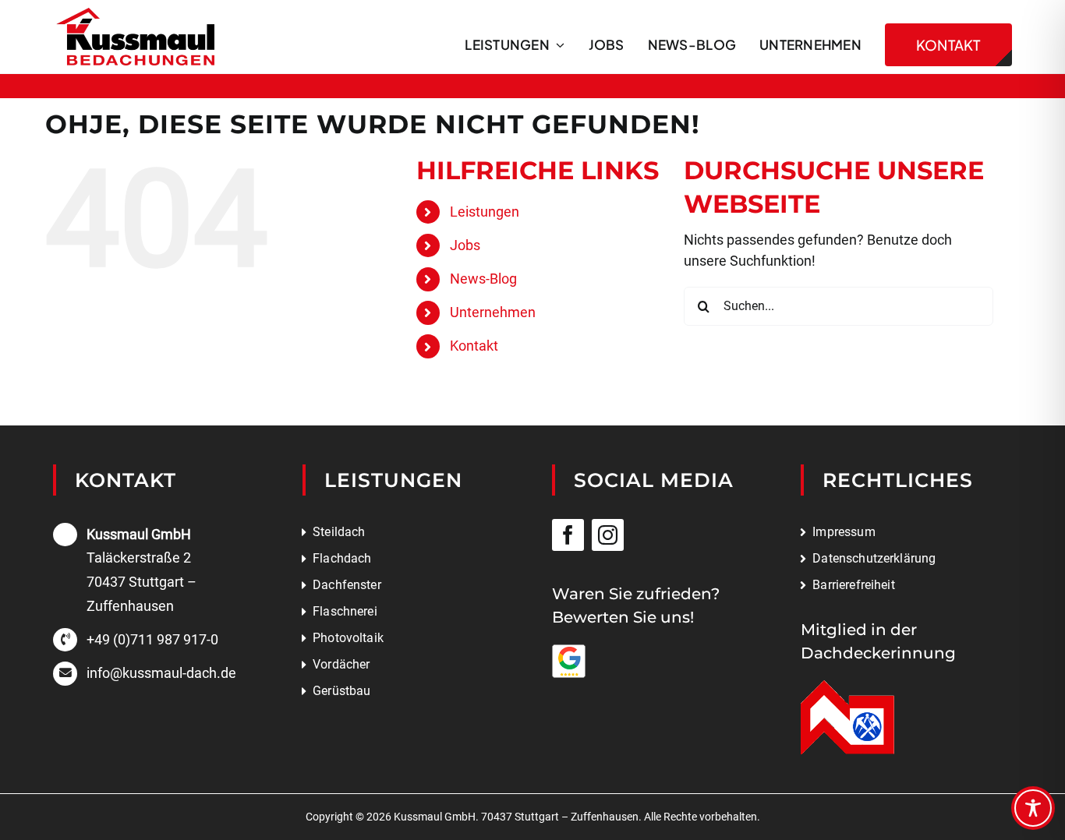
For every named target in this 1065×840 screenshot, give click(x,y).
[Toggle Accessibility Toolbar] (1033, 808)
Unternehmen (493, 312)
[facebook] (568, 535)
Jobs (465, 245)
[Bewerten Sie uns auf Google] (569, 651)
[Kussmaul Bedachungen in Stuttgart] (135, 14)
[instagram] (608, 535)
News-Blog (483, 278)
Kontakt (474, 345)
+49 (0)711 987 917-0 (152, 639)
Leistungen (484, 211)
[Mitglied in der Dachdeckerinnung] (847, 687)
